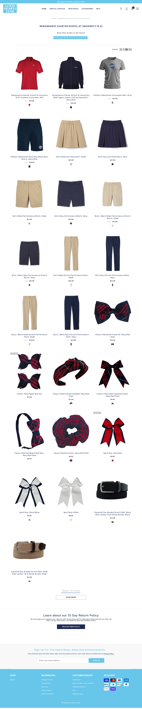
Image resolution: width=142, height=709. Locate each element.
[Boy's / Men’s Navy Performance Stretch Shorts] (29, 253)
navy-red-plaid (112, 344)
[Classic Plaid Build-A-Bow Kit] (112, 313)
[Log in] (126, 9)
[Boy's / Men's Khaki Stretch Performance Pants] (29, 313)
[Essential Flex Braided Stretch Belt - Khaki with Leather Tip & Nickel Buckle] (29, 550)
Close (131, 2)
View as (115, 50)
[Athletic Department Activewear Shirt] (112, 73)
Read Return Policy (71, 627)
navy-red (112, 460)
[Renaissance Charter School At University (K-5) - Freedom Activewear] (29, 73)
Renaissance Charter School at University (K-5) (74, 19)
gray (112, 103)
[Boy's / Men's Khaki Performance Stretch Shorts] (112, 194)
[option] (71, 2)
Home (54, 19)
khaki (71, 164)
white (71, 520)
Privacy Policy (109, 654)
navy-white (29, 520)
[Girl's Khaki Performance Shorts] (29, 194)
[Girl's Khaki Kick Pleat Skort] (71, 135)
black (112, 522)
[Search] (121, 9)
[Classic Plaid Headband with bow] (29, 431)
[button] (120, 50)
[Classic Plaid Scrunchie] (71, 431)
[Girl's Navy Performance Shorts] (71, 194)
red (29, 105)
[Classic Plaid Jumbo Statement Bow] (112, 372)
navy (112, 164)
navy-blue (71, 107)
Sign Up (96, 661)
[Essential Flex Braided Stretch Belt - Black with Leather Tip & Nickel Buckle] (112, 491)
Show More (71, 598)
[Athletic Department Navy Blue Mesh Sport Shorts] (29, 135)
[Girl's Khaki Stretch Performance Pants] (71, 253)
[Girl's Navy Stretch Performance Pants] (112, 253)
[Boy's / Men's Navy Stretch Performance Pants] (71, 313)
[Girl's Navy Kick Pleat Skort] (112, 135)
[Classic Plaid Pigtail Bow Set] (29, 372)
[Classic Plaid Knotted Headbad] (71, 372)
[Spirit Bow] (112, 431)
